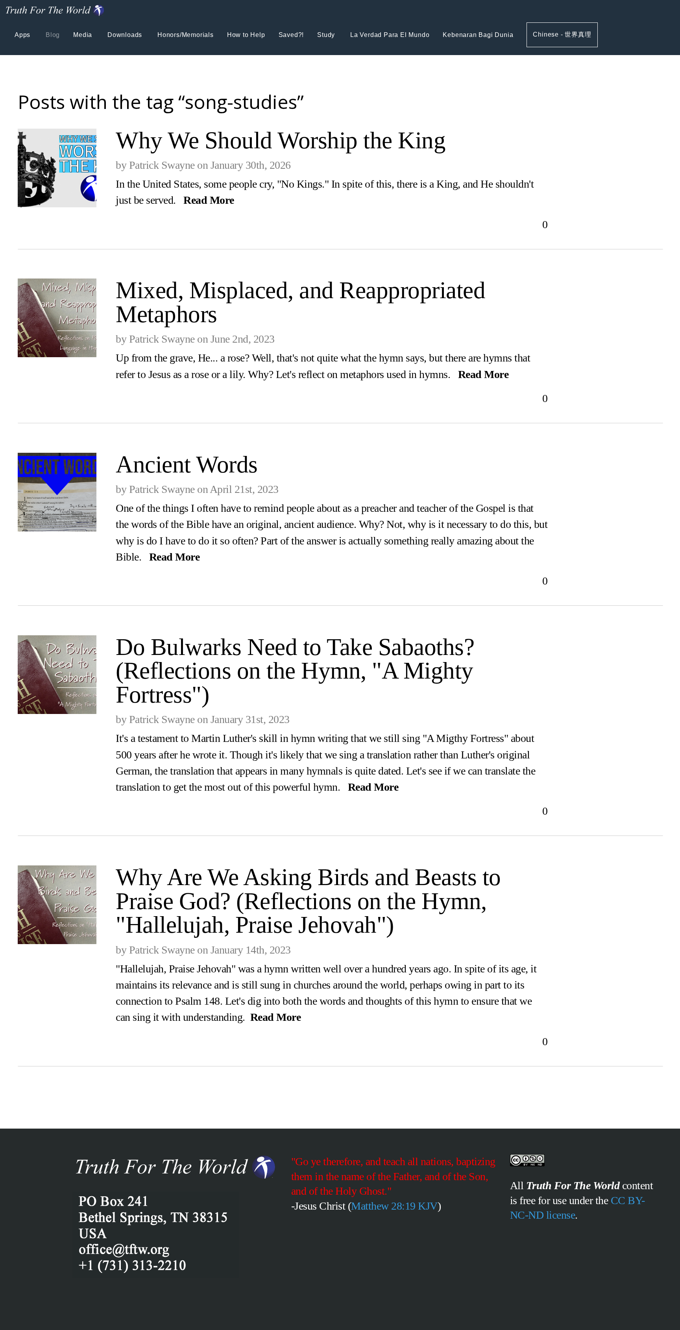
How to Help (246, 34)
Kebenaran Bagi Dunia (478, 34)
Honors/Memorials (185, 34)
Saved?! (291, 34)
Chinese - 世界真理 (562, 34)
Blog (53, 34)
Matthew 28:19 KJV (394, 1206)
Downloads (125, 34)
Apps (23, 34)
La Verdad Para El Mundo (389, 34)
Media (83, 34)
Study (327, 34)
